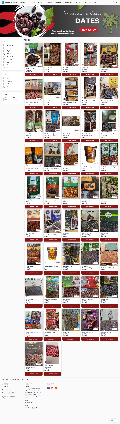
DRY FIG (78, 2)
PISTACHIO (68, 2)
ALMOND (49, 2)
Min (5, 97)
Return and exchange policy (9, 397)
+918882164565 (29, 403)
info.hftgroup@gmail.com (32, 408)
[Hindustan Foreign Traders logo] (3, 2)
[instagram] (52, 387)
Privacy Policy (6, 390)
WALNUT (88, 2)
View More (7, 68)
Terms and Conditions (9, 393)
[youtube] (56, 387)
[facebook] (48, 387)
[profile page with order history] (113, 2)
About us (5, 387)
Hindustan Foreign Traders (15, 2)
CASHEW (58, 2)
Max (14, 97)
